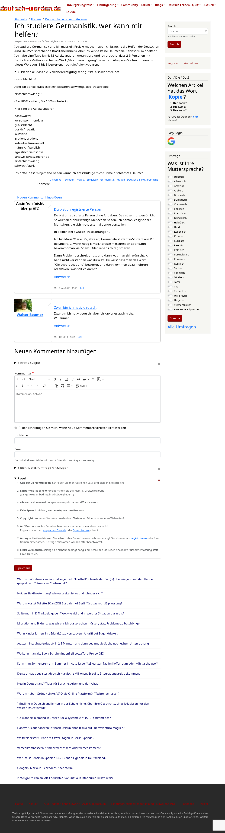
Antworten (62, 276)
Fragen (121, 179)
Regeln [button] (23, 478)
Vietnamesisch (182, 304)
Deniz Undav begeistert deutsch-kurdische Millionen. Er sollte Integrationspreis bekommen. (78, 673)
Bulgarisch (180, 199)
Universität (56, 179)
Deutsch (179, 176)
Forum (145, 5)
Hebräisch (180, 222)
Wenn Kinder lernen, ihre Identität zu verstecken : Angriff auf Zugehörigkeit (67, 633)
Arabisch (179, 190)
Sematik (69, 179)
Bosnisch (179, 195)
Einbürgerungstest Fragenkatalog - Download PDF (143, 804)
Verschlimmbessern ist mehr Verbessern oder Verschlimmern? (59, 748)
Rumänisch (180, 259)
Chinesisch (180, 204)
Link (82, 288)
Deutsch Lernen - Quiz (183, 5)
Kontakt (33, 804)
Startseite (20, 19)
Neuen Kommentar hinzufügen (39, 197)
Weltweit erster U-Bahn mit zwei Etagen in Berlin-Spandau (55, 738)
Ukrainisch (180, 295)
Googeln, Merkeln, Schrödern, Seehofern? (45, 768)
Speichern (23, 568)
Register (173, 63)
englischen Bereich (54, 530)
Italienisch (180, 231)
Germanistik (107, 179)
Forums (36, 19)
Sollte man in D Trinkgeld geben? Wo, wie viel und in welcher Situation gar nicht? (70, 613)
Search (172, 26)
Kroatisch (179, 236)
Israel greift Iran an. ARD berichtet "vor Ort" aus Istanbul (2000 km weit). (65, 778)
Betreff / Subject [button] (29, 363)
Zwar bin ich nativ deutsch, (75, 307)
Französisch (181, 213)
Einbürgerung (106, 5)
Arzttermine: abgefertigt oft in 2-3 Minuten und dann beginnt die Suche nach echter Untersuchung (83, 643)
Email (18, 449)
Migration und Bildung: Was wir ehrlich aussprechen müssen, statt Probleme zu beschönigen (79, 623)
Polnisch (179, 250)
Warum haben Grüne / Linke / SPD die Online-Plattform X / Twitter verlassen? (68, 694)
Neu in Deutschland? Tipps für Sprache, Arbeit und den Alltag (57, 683)
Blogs (159, 5)
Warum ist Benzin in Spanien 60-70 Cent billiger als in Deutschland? (61, 758)
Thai (176, 286)
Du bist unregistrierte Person (77, 209)
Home (19, 804)
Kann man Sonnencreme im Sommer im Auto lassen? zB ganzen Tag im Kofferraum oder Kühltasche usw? (87, 663)
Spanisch (179, 272)
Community (129, 5)
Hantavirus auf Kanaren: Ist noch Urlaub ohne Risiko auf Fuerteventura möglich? (70, 728)
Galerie (71, 12)
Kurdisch (179, 240)
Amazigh (179, 186)
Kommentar (22, 373)
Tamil (177, 282)
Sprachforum (81, 530)
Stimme (175, 318)
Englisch (179, 208)
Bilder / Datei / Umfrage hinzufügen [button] (43, 468)
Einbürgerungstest (79, 5)
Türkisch (179, 277)
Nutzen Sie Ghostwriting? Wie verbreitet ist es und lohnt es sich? (60, 593)
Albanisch (180, 181)
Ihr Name (21, 435)
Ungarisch (180, 300)
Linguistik (92, 179)
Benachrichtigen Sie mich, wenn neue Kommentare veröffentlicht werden (74, 428)
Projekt (80, 179)
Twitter (204, 804)
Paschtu (179, 245)
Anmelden (191, 63)
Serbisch (179, 268)
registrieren (139, 538)
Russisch (179, 263)
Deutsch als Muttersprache (142, 179)
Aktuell (209, 5)
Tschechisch (181, 291)
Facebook (188, 804)
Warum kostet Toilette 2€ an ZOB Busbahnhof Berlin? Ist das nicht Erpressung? (69, 603)
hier (195, 116)
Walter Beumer (30, 314)
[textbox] (87, 406)
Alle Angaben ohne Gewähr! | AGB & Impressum (75, 804)
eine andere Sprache (186, 309)
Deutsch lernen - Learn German (66, 19)
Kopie (176, 96)
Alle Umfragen (182, 327)
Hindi (177, 227)
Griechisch (180, 218)
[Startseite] (30, 8)
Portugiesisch (182, 254)
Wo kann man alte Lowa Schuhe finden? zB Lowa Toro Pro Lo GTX (60, 653)
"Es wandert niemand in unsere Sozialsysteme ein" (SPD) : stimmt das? (64, 718)
